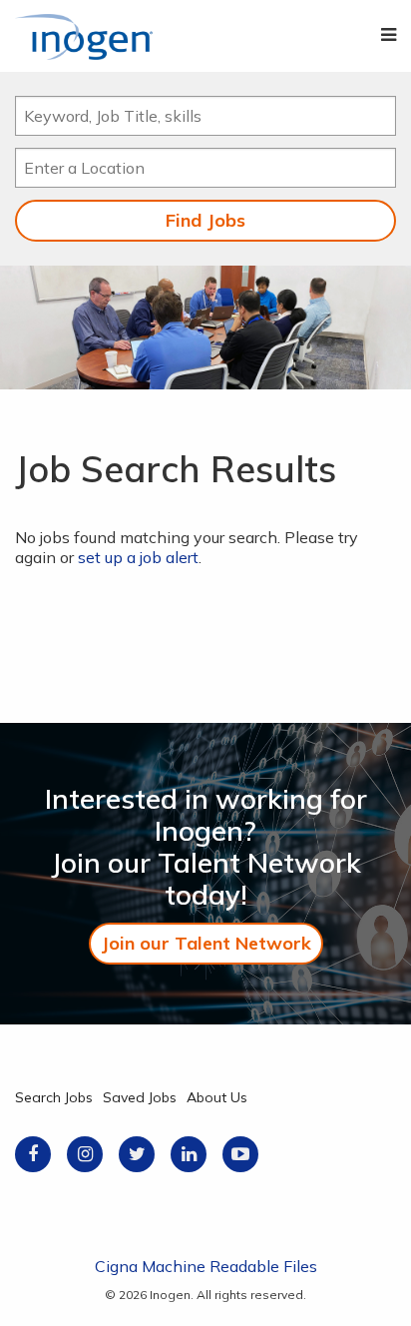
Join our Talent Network (206, 943)
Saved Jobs (140, 1097)
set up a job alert (138, 557)
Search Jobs (54, 1097)
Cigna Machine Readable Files (206, 1266)
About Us (217, 1097)
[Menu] (388, 35)
